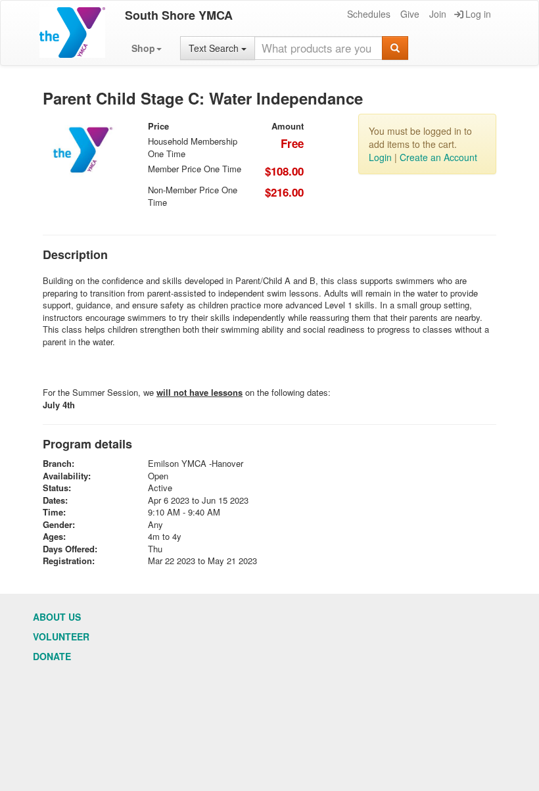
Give (409, 13)
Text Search (215, 48)
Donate (52, 656)
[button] (146, 48)
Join (437, 13)
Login (380, 157)
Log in (478, 13)
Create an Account (438, 157)
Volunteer (61, 636)
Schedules (368, 13)
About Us (57, 616)
